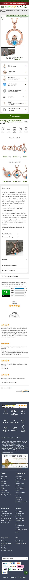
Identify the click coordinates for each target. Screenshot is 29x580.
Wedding (18, 508)
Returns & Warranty (8, 270)
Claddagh (6, 495)
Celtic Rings (5, 508)
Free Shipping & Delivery (9, 265)
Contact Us (13, 577)
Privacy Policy (22, 577)
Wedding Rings (20, 513)
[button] (4, 52)
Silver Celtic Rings (6, 520)
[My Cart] (21, 6)
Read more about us (7, 452)
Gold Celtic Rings (6, 518)
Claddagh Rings (20, 473)
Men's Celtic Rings (6, 516)
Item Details (6, 188)
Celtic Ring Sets (5, 523)
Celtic (5, 492)
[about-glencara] (15, 461)
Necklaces (4, 479)
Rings (3, 488)
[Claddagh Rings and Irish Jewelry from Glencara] (10, 7)
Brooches (4, 490)
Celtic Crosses (5, 485)
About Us (5, 577)
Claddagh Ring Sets (21, 501)
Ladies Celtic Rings (6, 513)
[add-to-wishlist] (2, 18)
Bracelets (4, 483)
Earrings (3, 481)
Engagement (5, 538)
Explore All (4, 476)
